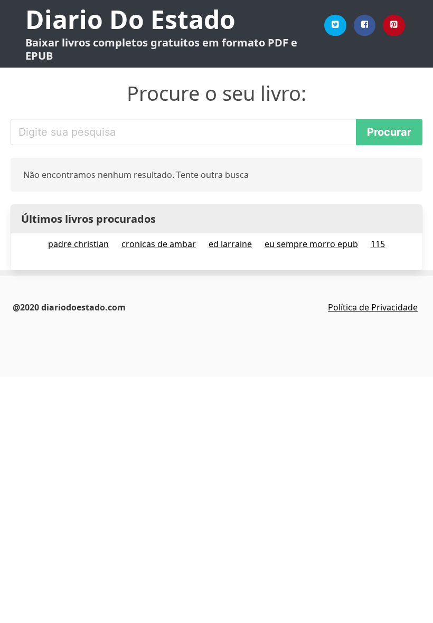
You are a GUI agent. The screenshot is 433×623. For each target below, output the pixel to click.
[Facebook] (365, 25)
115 (378, 244)
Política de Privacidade (373, 307)
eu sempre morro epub (311, 244)
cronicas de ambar (158, 244)
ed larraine (230, 244)
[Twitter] (335, 25)
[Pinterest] (394, 25)
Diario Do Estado (130, 19)
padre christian (78, 244)
